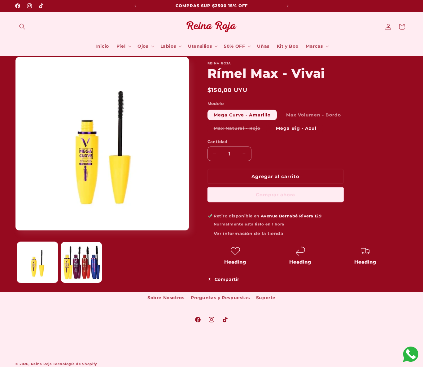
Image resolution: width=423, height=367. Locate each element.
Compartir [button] (227, 279)
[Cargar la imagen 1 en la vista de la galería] (37, 262)
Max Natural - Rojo (240, 129)
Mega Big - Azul (296, 128)
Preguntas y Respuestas (220, 297)
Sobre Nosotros (165, 297)
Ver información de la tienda (249, 233)
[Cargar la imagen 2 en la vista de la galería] (81, 262)
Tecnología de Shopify (75, 364)
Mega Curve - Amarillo (242, 115)
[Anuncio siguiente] (287, 6)
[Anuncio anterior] (135, 6)
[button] (22, 26)
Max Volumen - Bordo (316, 116)
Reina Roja (41, 364)
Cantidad (217, 141)
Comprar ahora (275, 195)
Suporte (266, 297)
